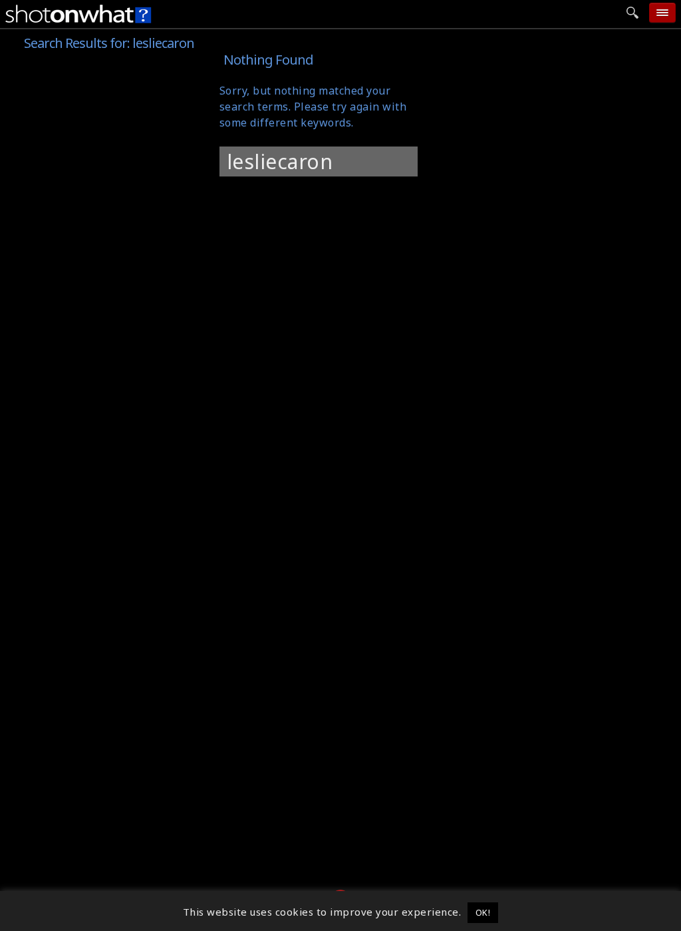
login (553, 193)
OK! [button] (483, 912)
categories (568, 95)
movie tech (571, 144)
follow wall (571, 120)
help (551, 168)
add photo (569, 70)
